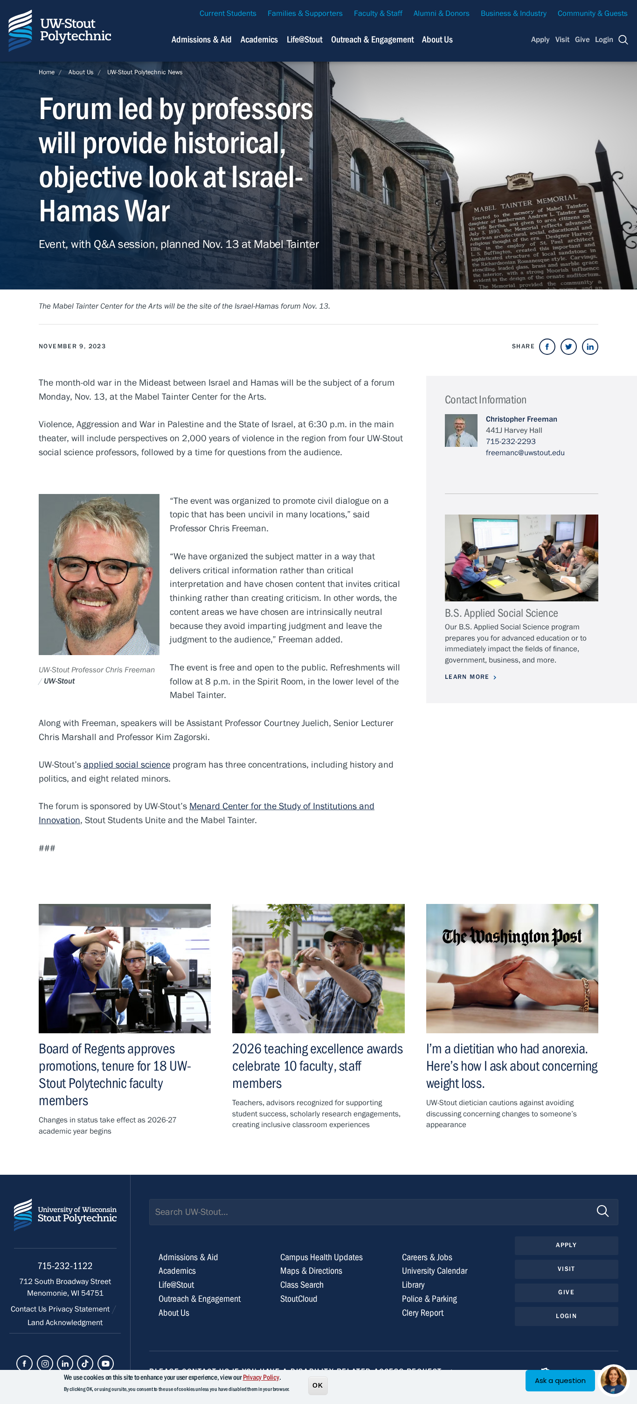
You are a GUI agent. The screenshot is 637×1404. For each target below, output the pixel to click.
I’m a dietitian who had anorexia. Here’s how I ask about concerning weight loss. (511, 1066)
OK (318, 1385)
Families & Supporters (305, 13)
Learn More (467, 677)
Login (604, 39)
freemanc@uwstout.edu (525, 453)
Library (413, 1284)
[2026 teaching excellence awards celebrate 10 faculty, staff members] (318, 968)
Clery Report (422, 1312)
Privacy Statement (79, 1309)
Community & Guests (593, 13)
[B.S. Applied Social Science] (521, 558)
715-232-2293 (511, 441)
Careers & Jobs (427, 1257)
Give (582, 39)
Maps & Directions (311, 1270)
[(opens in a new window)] (547, 347)
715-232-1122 (65, 1266)
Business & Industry (514, 13)
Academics (259, 39)
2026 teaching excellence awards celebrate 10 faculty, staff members (317, 1066)
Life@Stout (304, 39)
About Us (437, 39)
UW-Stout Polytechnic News (145, 72)
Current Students (228, 13)
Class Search (302, 1284)
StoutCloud (299, 1298)
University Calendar (434, 1270)
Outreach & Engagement (372, 39)
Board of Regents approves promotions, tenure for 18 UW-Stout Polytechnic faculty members (115, 1074)
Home (47, 72)
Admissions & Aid (202, 39)
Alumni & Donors (442, 13)
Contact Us (29, 1309)
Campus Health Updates (321, 1257)
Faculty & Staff (378, 13)
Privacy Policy (261, 1377)
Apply (540, 39)
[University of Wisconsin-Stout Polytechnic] (65, 1224)
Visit (562, 39)
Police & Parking (429, 1298)
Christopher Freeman (521, 419)
